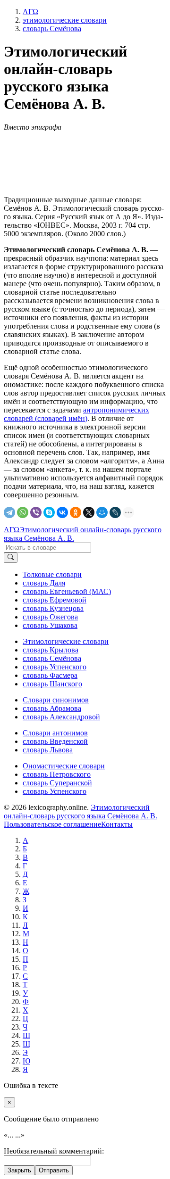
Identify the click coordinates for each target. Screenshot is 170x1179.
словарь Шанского (52, 684)
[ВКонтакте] (62, 512)
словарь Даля (44, 583)
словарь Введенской (55, 741)
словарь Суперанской (57, 783)
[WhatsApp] (22, 512)
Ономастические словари (64, 766)
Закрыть (19, 1170)
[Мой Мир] (102, 512)
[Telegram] (9, 512)
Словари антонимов (55, 733)
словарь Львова (48, 750)
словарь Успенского (54, 667)
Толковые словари (52, 574)
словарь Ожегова (50, 617)
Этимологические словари (66, 641)
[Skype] (49, 512)
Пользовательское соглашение (52, 824)
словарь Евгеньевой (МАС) (67, 591)
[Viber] (36, 512)
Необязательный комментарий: (54, 1151)
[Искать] (10, 557)
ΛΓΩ (11, 530)
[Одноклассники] (75, 512)
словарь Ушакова (50, 625)
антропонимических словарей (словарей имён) (76, 414)
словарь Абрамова (52, 708)
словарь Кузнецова (53, 608)
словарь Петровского (57, 774)
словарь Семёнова (52, 658)
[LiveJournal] (115, 512)
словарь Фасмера (50, 675)
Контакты (117, 824)
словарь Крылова (50, 650)
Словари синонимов (56, 700)
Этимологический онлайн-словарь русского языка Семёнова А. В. (80, 811)
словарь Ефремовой (54, 600)
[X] (88, 512)
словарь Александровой (61, 717)
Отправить (54, 1170)
